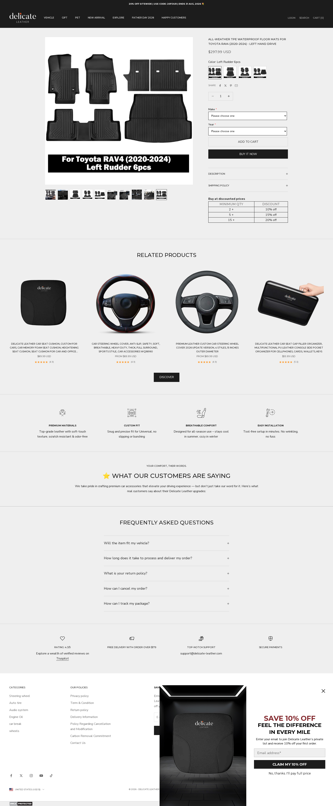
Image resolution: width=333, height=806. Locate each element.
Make (211, 109)
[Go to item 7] (124, 194)
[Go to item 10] (161, 194)
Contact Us (78, 743)
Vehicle (49, 17)
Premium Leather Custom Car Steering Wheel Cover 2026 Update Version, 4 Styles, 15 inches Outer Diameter (207, 347)
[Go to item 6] (112, 194)
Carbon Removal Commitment (90, 736)
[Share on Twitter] (225, 85)
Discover (166, 377)
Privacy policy (79, 696)
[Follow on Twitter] (21, 776)
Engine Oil (16, 717)
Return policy (79, 710)
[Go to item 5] (99, 194)
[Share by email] (236, 85)
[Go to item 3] (75, 194)
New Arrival (96, 17)
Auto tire (15, 703)
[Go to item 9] (149, 194)
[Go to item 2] (62, 194)
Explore (118, 17)
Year (211, 124)
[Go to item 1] (50, 194)
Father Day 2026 (143, 17)
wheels (14, 731)
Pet (77, 17)
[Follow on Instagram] (31, 776)
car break (15, 724)
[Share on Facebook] (220, 85)
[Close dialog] (323, 691)
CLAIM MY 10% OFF (289, 764)
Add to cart (248, 142)
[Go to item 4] (87, 194)
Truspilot (62, 658)
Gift (64, 17)
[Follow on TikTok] (51, 776)
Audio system (18, 710)
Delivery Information (84, 717)
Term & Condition (82, 703)
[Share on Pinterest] (230, 85)
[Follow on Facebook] (11, 776)
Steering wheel (19, 696)
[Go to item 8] (136, 194)
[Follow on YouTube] (41, 776)
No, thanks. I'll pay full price (290, 773)
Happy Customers (174, 17)
